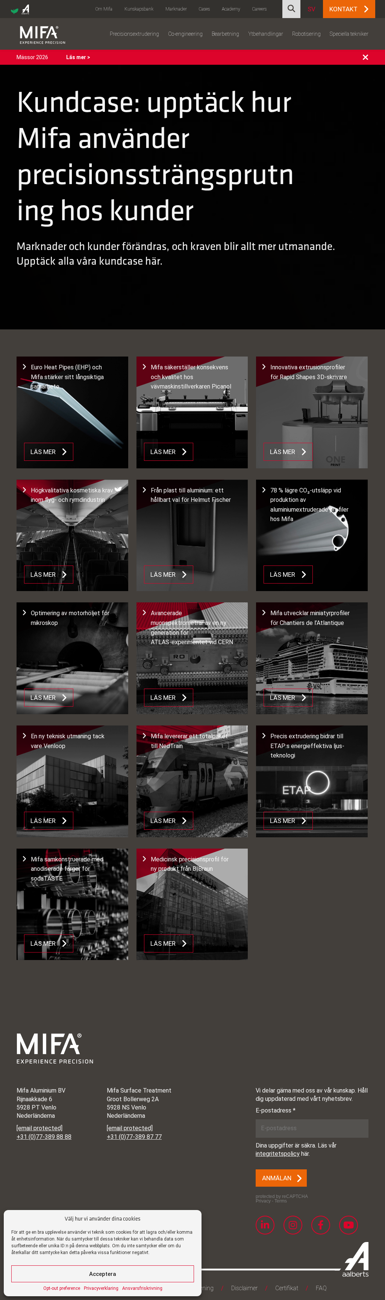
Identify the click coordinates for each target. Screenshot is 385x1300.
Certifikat (286, 1288)
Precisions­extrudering (134, 34)
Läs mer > (78, 57)
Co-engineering (185, 34)
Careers (259, 9)
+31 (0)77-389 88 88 (44, 1136)
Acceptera (102, 1274)
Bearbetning (225, 34)
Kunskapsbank (138, 9)
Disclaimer (244, 1288)
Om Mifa (103, 9)
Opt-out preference (61, 1288)
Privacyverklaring (101, 1288)
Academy (231, 9)
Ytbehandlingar (265, 34)
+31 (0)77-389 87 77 (134, 1136)
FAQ (321, 1288)
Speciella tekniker (349, 34)
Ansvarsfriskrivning (142, 1288)
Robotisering (306, 34)
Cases (204, 9)
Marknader (176, 9)
